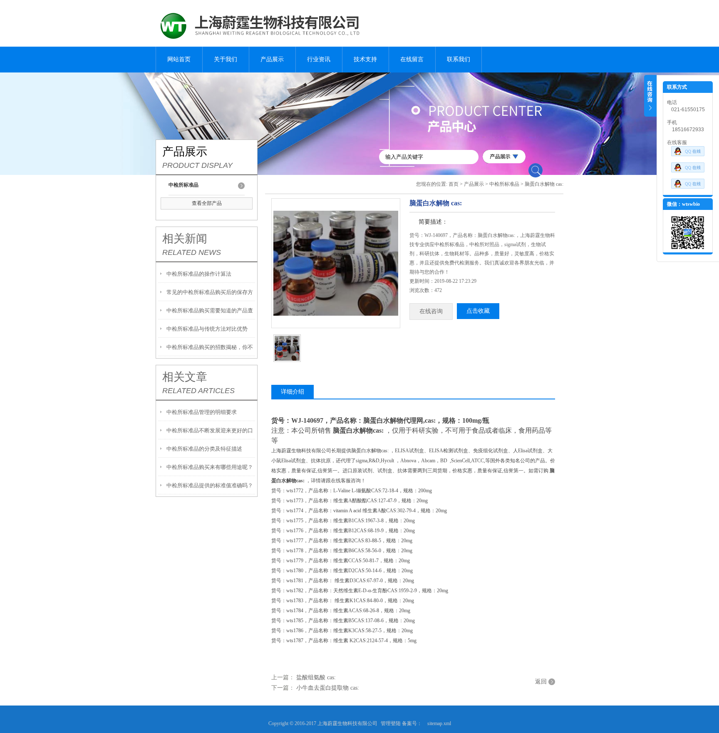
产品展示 (272, 59)
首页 (454, 184)
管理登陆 (391, 723)
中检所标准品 (504, 184)
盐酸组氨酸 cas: (316, 677)
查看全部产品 (207, 203)
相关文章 (184, 377)
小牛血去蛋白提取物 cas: (327, 688)
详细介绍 (292, 392)
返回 (541, 681)
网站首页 (179, 59)
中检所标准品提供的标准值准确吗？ (209, 485)
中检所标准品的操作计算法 (198, 274)
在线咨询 (431, 311)
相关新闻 (184, 238)
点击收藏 (478, 311)
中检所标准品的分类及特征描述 (204, 449)
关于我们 (225, 59)
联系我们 (458, 59)
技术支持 (365, 59)
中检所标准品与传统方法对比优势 (207, 329)
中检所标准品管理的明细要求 (201, 412)
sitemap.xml (439, 723)
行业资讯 (318, 59)
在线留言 (412, 59)
